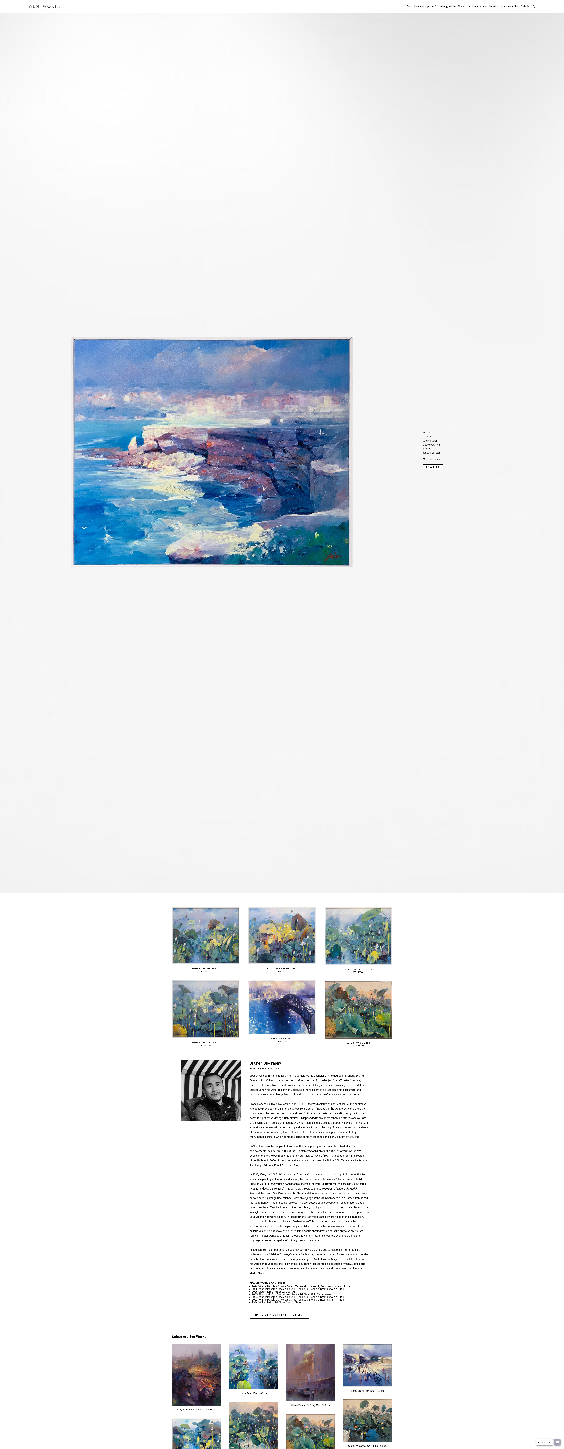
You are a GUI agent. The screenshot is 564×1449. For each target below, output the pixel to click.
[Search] (534, 6)
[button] (495, 6)
